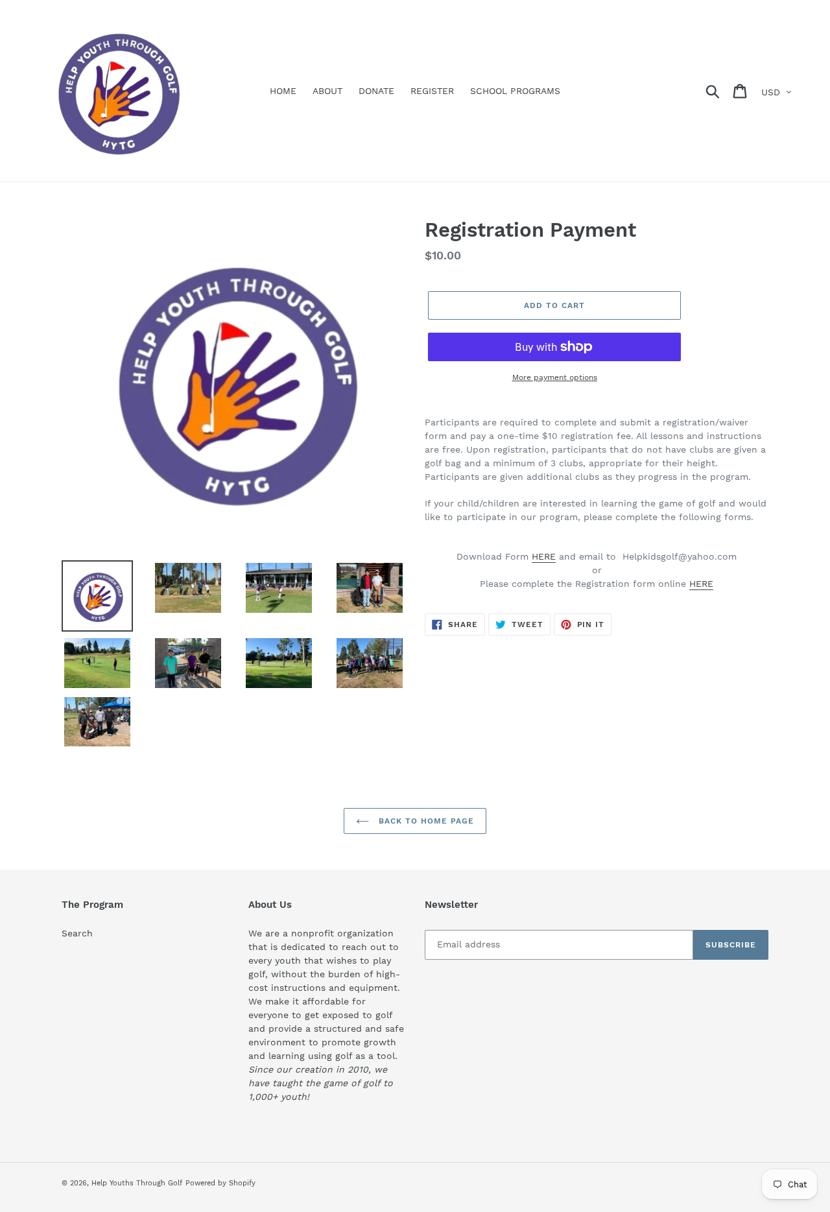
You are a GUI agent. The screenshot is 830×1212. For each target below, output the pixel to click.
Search (77, 933)
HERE (544, 556)
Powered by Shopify (220, 1183)
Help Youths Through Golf (136, 1183)
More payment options (554, 377)
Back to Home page (424, 821)
